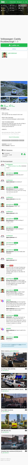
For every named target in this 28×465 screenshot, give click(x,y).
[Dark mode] (24, 2)
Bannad (11, 265)
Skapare (15, 173)
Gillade (13, 106)
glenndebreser (12, 53)
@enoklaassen (10, 174)
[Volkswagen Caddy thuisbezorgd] (14, 88)
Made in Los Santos (5, 460)
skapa (19, 344)
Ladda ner (15, 45)
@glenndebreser (10, 182)
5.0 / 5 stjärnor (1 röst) (5, 109)
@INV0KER (9, 317)
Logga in (13, 344)
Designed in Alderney (6, 458)
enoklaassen (9, 164)
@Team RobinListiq (11, 280)
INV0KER (8, 300)
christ (7, 265)
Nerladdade (6, 106)
